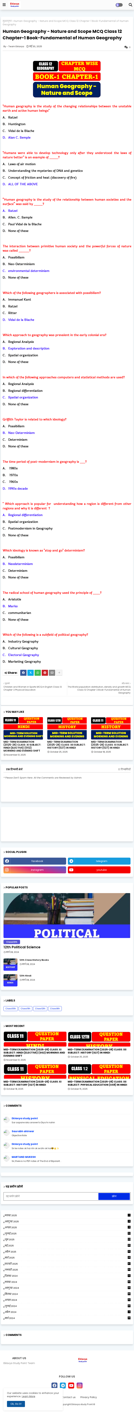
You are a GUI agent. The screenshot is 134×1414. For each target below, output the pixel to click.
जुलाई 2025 (67, 1233)
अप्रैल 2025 (67, 1252)
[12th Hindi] (10, 980)
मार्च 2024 (67, 1318)
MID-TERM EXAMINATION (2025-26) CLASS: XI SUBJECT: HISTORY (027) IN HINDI (110, 744)
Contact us (69, 1397)
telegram (101, 861)
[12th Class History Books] (10, 964)
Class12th (40, 1008)
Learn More (28, 1396)
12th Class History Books (34, 960)
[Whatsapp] (38, 673)
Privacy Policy (88, 1397)
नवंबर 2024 (67, 1282)
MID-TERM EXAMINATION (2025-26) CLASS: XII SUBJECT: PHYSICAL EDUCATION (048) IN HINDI (97, 1083)
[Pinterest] (45, 673)
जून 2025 (68, 1239)
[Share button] (59, 673)
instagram (37, 870)
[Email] (52, 673)
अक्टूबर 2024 (67, 1288)
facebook (37, 861)
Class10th (10, 1008)
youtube (101, 870)
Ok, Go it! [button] (15, 1404)
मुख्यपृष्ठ (7, 21)
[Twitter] (30, 673)
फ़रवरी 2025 (67, 1263)
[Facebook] (23, 673)
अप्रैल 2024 (67, 1312)
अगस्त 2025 (67, 1227)
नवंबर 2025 (67, 1215)
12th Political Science (21, 947)
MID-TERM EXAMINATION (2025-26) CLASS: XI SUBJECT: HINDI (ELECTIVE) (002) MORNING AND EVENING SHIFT (22, 746)
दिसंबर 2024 (67, 1276)
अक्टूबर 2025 (67, 1221)
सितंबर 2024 (67, 1294)
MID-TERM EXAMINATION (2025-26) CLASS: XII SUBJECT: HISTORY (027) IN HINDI (66, 744)
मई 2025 (67, 1245)
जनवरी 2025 (67, 1269)
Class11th (25, 1008)
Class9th (55, 1008)
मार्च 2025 (67, 1257)
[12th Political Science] (67, 915)
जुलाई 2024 (67, 1306)
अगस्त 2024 (67, 1300)
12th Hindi (25, 975)
